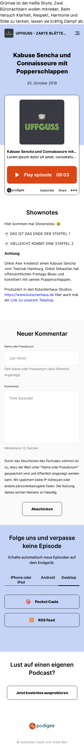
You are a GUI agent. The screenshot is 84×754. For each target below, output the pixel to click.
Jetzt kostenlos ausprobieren (42, 692)
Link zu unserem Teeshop (32, 300)
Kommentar (11, 386)
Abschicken (42, 509)
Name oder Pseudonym (19, 346)
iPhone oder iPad (21, 579)
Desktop (69, 577)
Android (48, 577)
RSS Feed (46, 620)
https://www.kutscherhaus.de (29, 294)
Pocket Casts (46, 601)
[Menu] (77, 33)
